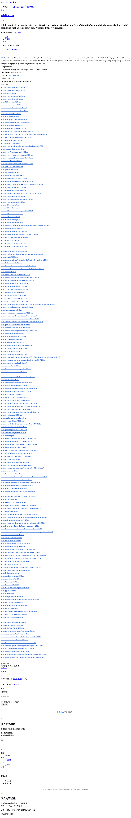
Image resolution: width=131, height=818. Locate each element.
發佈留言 (4, 704)
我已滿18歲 (5, 814)
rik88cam (7, 15)
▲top (3, 688)
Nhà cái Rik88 (12, 49)
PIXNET (50, 789)
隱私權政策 (77, 789)
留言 (19, 679)
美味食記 (17, 684)
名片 (6, 42)
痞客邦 (15, 679)
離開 (11, 814)
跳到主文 (4, 20)
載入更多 (4, 692)
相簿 (6, 37)
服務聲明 (85, 789)
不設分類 (17, 33)
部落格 (7, 39)
